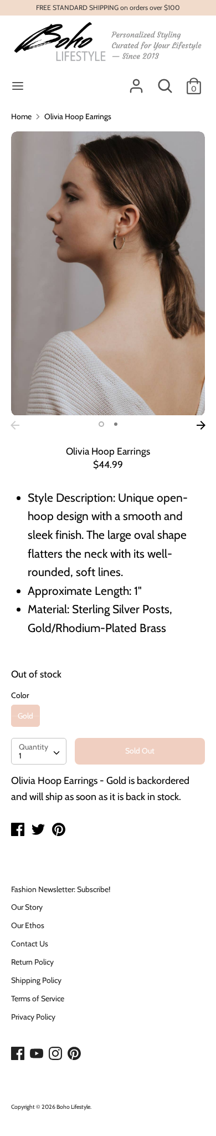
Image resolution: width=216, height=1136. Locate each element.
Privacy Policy (33, 1017)
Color (20, 695)
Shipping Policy (36, 980)
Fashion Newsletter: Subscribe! (60, 889)
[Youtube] (37, 1054)
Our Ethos (27, 925)
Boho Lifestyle (73, 1106)
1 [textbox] (20, 756)
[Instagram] (56, 1054)
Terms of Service (37, 998)
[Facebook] (19, 1054)
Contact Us (29, 944)
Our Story (27, 907)
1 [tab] (101, 424)
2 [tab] (115, 424)
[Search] (165, 81)
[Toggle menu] (17, 86)
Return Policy (32, 962)
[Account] (136, 81)
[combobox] (38, 751)
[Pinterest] (75, 1054)
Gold (25, 716)
